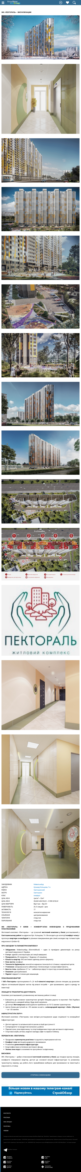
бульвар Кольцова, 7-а (42, 887)
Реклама (6, 1117)
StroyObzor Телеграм (12, 1149)
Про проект (7, 1122)
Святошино (38, 893)
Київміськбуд (39, 884)
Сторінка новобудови (41, 1075)
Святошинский (39, 890)
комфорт (37, 895)
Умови (5, 1131)
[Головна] (14, 2)
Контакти (7, 1113)
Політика (6, 1126)
